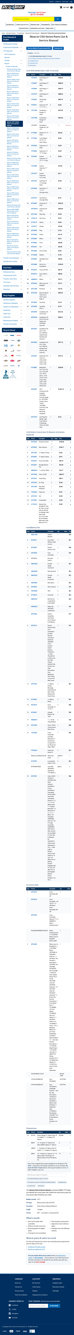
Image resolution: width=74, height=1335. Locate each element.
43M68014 (34, 279)
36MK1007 (34, 599)
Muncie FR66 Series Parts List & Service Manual (13, 188)
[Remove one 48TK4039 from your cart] (67, 342)
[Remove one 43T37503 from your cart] (67, 453)
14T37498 (34, 118)
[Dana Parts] (19, 340)
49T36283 (34, 251)
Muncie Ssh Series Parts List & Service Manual (13, 241)
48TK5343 (34, 317)
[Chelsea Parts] (19, 335)
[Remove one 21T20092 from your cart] (67, 133)
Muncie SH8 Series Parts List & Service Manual (13, 223)
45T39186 (34, 915)
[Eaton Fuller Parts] (6, 345)
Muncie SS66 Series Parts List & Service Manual (13, 229)
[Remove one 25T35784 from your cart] (67, 235)
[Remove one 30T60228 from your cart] (67, 442)
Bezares (7, 57)
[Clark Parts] (6, 340)
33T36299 (34, 553)
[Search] (57, 19)
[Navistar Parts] (19, 355)
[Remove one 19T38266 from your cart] (67, 151)
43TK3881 (34, 259)
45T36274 (34, 270)
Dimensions (32, 65)
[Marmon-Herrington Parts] (19, 350)
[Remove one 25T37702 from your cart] (67, 417)
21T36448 (34, 255)
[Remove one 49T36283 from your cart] (67, 251)
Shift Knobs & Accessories (59, 24)
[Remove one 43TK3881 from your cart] (67, 259)
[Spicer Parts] (19, 361)
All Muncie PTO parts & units (36, 1247)
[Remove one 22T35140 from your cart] (67, 496)
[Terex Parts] (6, 366)
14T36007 (34, 83)
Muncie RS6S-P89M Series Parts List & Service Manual (13, 211)
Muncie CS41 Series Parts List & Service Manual (13, 135)
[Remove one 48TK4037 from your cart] (67, 329)
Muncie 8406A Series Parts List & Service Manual (13, 81)
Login (71, 1)
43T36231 (34, 247)
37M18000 (34, 591)
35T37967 (34, 776)
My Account (65, 1)
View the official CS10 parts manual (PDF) (39, 48)
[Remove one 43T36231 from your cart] (67, 247)
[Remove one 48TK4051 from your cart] (67, 389)
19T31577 (34, 173)
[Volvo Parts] (12, 366)
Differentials (10, 24)
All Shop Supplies (9, 300)
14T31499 (34, 110)
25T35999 (34, 230)
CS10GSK (34, 356)
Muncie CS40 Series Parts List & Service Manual (13, 129)
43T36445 (34, 283)
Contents (33, 53)
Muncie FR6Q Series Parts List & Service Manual (13, 200)
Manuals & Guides (58, 1287)
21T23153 (34, 504)
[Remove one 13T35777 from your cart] (67, 226)
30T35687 (34, 547)
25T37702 (34, 417)
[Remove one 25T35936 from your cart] (67, 188)
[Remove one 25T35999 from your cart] (67, 231)
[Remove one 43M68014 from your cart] (67, 279)
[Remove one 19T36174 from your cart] (67, 218)
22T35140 (34, 496)
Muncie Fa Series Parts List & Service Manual (14, 159)
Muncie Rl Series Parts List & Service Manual (14, 206)
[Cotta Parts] (12, 340)
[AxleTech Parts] (6, 335)
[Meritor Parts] (6, 355)
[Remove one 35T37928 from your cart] (67, 293)
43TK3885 (34, 264)
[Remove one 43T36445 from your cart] (67, 283)
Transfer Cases (34, 24)
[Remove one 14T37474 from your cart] (67, 94)
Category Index (57, 1283)
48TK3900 (34, 312)
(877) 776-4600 (37, 14)
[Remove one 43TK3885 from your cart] (67, 264)
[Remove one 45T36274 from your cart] (67, 270)
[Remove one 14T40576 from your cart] (67, 78)
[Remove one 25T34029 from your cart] (67, 302)
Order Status (36, 1287)
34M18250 (34, 564)
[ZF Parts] (19, 366)
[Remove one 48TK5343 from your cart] (67, 317)
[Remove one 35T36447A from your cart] (67, 209)
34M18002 (34, 583)
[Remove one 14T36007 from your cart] (67, 83)
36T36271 (34, 540)
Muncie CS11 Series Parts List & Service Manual (13, 123)
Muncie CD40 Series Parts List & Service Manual (13, 111)
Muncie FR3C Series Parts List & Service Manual (13, 170)
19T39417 (34, 105)
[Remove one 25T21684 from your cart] (67, 214)
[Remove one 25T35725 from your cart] (67, 198)
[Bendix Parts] (12, 335)
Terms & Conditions (21, 1295)
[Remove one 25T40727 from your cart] (67, 479)
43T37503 (34, 453)
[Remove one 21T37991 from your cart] (67, 500)
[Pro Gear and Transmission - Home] (13, 7)
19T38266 (34, 151)
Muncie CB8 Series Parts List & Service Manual (13, 93)
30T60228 (34, 442)
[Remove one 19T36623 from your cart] (67, 492)
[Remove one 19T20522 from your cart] (67, 146)
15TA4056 (34, 733)
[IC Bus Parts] (19, 345)
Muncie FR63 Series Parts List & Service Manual (13, 176)
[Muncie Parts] (12, 355)
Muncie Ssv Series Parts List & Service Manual (13, 247)
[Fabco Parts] (12, 345)
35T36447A (34, 209)
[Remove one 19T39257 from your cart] (67, 157)
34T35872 (34, 447)
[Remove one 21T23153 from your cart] (67, 504)
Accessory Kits (33, 63)
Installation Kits (33, 61)
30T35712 (34, 625)
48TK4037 (34, 329)
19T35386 (34, 166)
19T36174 (34, 218)
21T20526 (34, 138)
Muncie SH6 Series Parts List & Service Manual (13, 217)
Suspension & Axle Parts (37, 28)
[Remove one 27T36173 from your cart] (67, 222)
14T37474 (34, 94)
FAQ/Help (56, 1291)
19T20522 (34, 145)
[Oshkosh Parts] (6, 361)
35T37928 (34, 293)
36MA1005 (34, 534)
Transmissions (45, 24)
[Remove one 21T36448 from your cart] (67, 255)
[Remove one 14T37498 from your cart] (67, 118)
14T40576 (34, 78)
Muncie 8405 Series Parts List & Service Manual (13, 75)
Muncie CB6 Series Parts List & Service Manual (13, 87)
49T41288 (34, 289)
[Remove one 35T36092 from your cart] (67, 203)
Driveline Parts (24, 28)
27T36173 (34, 222)
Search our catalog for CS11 (36, 1249)
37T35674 (34, 595)
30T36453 (34, 614)
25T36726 (34, 482)
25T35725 (34, 198)
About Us (51, 1)
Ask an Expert (41, 12)
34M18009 (34, 571)
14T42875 (34, 99)
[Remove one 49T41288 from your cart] (67, 289)
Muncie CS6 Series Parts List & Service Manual (13, 141)
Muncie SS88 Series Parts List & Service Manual (13, 235)
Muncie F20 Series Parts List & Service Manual (13, 154)
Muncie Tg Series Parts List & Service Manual (14, 252)
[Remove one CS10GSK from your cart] (67, 356)
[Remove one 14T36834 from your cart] (67, 89)
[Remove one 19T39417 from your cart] (67, 105)
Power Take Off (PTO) (22, 24)
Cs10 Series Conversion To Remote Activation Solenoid (44, 58)
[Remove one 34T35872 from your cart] (67, 447)
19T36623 (34, 492)
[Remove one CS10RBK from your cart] (67, 368)
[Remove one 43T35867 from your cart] (67, 239)
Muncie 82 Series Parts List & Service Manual (14, 70)
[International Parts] (6, 350)
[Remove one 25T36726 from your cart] (67, 483)
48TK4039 (34, 342)
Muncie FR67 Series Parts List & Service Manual (13, 194)
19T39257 (34, 156)
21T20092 (34, 133)
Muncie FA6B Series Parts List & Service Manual (13, 164)
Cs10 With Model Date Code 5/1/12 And (40, 56)
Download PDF (58, 48)
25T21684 (34, 214)
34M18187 (34, 575)
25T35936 (34, 188)
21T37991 (34, 500)
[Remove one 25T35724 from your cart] (67, 181)
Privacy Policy (19, 1291)
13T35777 (34, 226)
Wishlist (34, 1291)
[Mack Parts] (12, 350)
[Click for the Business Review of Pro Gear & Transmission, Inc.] (12, 374)
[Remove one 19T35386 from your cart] (67, 166)
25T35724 (34, 181)
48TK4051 (34, 389)
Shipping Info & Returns (39, 1295)
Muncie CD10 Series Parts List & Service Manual (13, 105)
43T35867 (34, 238)
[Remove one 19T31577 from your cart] (67, 174)
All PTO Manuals (10, 54)
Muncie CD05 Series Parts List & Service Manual (13, 99)
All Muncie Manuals (12, 66)
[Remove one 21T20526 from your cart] (67, 138)
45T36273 (34, 274)
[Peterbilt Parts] (12, 361)
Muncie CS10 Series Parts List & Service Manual (13, 117)
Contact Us (58, 1)
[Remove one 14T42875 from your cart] (67, 100)
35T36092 (34, 203)
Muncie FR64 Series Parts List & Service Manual (13, 182)
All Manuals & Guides (10, 44)
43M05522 (34, 606)
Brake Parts (49, 28)
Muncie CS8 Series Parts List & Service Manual (13, 148)
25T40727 (34, 478)
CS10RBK (34, 367)
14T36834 (34, 88)
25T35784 (34, 234)
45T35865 (34, 242)
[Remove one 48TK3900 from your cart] (67, 312)
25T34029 (34, 302)
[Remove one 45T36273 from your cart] (67, 274)
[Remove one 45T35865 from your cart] (67, 243)
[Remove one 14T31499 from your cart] (67, 110)
